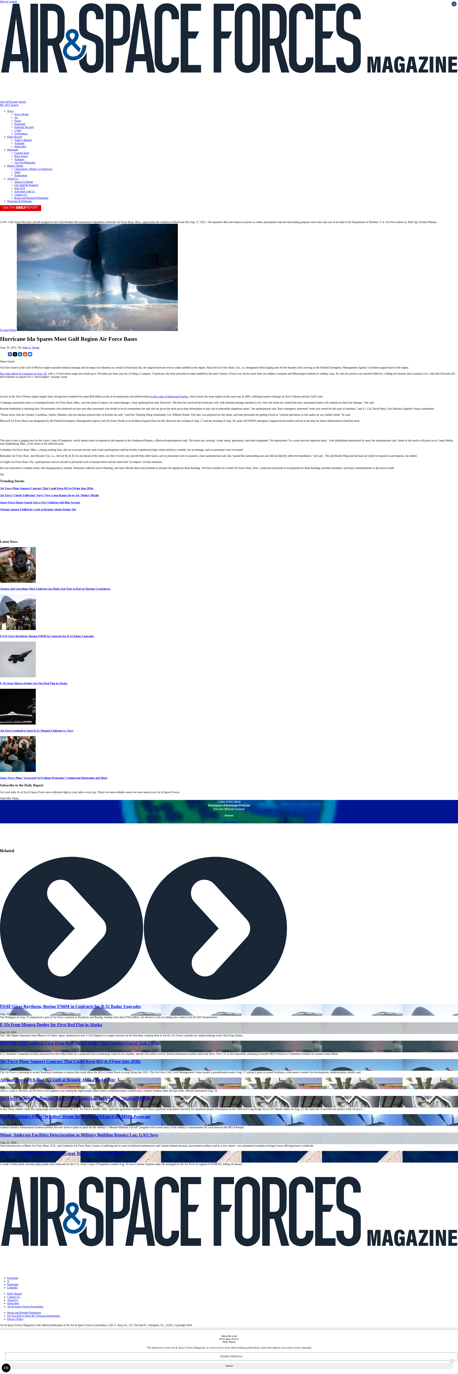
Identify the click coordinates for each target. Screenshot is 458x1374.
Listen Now (229, 821)
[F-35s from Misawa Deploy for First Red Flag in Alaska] (18, 676)
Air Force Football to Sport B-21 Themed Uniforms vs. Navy (37, 730)
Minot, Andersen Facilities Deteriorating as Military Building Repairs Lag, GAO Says (79, 1135)
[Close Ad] (452, 1361)
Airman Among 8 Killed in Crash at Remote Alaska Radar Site (57, 1080)
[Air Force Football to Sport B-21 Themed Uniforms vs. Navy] (18, 723)
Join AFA (5, 101)
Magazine (12, 149)
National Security (24, 127)
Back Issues (21, 156)
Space (17, 120)
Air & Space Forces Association (25, 1306)
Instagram (12, 1284)
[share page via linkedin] (20, 355)
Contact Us (20, 194)
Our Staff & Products (26, 185)
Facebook (12, 1277)
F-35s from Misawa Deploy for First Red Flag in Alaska (33, 683)
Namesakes (20, 175)
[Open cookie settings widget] (6, 1368)
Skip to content (8, 1)
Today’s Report (23, 140)
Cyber (17, 130)
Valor (17, 172)
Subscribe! (20, 146)
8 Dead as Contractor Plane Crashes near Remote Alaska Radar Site (62, 1153)
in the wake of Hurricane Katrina (169, 396)
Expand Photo (8, 330)
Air (16, 117)
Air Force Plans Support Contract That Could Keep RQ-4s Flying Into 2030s (70, 1061)
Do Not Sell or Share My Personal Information (33, 1315)
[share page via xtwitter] (15, 355)
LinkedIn (12, 1287)
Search (22, 101)
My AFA (5, 105)
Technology (21, 133)
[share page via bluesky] (30, 355)
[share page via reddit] (25, 355)
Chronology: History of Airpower (33, 168)
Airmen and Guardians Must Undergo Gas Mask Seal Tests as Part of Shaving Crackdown (55, 588)
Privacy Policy (15, 1319)
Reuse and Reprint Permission (31, 197)
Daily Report (14, 136)
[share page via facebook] (10, 355)
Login (14, 101)
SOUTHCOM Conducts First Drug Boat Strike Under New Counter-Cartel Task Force (79, 1043)
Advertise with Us (24, 191)
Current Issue (21, 152)
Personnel (19, 123)
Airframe (19, 143)
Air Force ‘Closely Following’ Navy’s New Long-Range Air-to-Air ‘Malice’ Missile (75, 1098)
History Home (15, 165)
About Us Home (23, 181)
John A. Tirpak (31, 347)
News (10, 111)
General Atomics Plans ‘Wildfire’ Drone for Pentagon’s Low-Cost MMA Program (75, 1116)
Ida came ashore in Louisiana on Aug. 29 (23, 373)
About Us (12, 178)
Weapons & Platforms (19, 201)
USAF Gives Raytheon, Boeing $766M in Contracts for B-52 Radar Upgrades (47, 636)
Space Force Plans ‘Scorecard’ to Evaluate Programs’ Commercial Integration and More (53, 777)
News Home (21, 114)
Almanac (19, 159)
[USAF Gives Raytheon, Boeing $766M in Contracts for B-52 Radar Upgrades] (18, 629)
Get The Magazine (24, 162)
